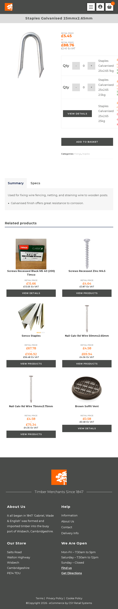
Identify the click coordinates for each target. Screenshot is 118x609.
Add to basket (87, 141)
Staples (86, 154)
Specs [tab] (35, 183)
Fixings (77, 154)
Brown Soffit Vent (87, 406)
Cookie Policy (74, 598)
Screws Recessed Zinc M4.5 (87, 271)
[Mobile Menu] (91, 7)
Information (69, 515)
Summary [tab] (16, 183)
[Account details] (100, 7)
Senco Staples (31, 335)
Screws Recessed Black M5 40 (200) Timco (31, 273)
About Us (67, 521)
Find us (66, 568)
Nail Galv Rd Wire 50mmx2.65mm (87, 335)
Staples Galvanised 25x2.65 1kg (106, 66)
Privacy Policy (54, 598)
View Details (77, 113)
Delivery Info (70, 533)
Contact (66, 527)
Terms (39, 598)
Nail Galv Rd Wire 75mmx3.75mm (31, 406)
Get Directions (71, 573)
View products (87, 293)
